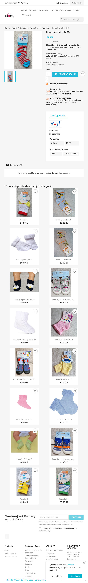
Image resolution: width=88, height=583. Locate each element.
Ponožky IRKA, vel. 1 (63, 379)
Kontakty (26, 15)
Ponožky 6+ (24, 220)
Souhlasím (75, 576)
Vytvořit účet (51, 556)
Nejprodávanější (10, 556)
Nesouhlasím (57, 576)
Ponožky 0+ (24, 499)
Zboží (24, 10)
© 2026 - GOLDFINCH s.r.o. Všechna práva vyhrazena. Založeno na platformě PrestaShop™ (44, 580)
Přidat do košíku (65, 74)
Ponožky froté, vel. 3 (24, 260)
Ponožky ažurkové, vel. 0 (63, 339)
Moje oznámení (52, 559)
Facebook (7, 536)
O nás (77, 10)
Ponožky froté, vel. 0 (64, 419)
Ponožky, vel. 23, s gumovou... (63, 299)
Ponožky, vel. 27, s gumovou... (24, 379)
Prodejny (28, 576)
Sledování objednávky (54, 550)
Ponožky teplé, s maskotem (24, 299)
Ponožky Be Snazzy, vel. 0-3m (24, 339)
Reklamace (29, 561)
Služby (33, 10)
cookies (71, 565)
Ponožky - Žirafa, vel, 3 (63, 220)
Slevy (6, 550)
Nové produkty (10, 553)
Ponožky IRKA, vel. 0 (24, 459)
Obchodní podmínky (61, 10)
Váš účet (50, 546)
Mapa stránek (30, 573)
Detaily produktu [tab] (58, 115)
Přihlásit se (50, 553)
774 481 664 (23, 3)
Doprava (43, 10)
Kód (51, 131)
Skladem (53, 134)
